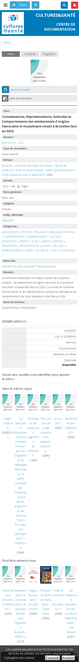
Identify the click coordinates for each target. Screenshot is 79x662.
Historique (35, 5)
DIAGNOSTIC (9, 241)
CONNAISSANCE (36, 236)
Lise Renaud (71, 630)
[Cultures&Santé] (13, 23)
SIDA (54, 250)
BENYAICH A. (9, 142)
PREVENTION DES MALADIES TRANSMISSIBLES (29, 266)
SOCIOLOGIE (67, 250)
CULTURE (54, 236)
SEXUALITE (42, 250)
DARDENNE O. (71, 430)
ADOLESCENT (10, 232)
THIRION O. (8, 425)
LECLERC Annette (33, 607)
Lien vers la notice (21, 98)
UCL (21, 142)
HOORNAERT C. (8, 607)
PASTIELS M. (20, 545)
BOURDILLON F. (58, 607)
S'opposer (52, 658)
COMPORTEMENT (14, 236)
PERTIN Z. (20, 636)
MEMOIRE (7, 220)
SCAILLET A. (45, 449)
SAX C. (58, 423)
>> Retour (5, 42)
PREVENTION (9, 246)
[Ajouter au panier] (5, 89)
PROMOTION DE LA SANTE (35, 246)
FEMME (24, 241)
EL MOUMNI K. (33, 451)
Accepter (68, 658)
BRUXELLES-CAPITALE (62, 232)
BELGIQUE (41, 232)
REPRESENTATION (12, 250)
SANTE (29, 250)
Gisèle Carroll (45, 611)
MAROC (45, 241)
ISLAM (34, 241)
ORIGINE (58, 241)
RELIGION (59, 246)
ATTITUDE (26, 232)
